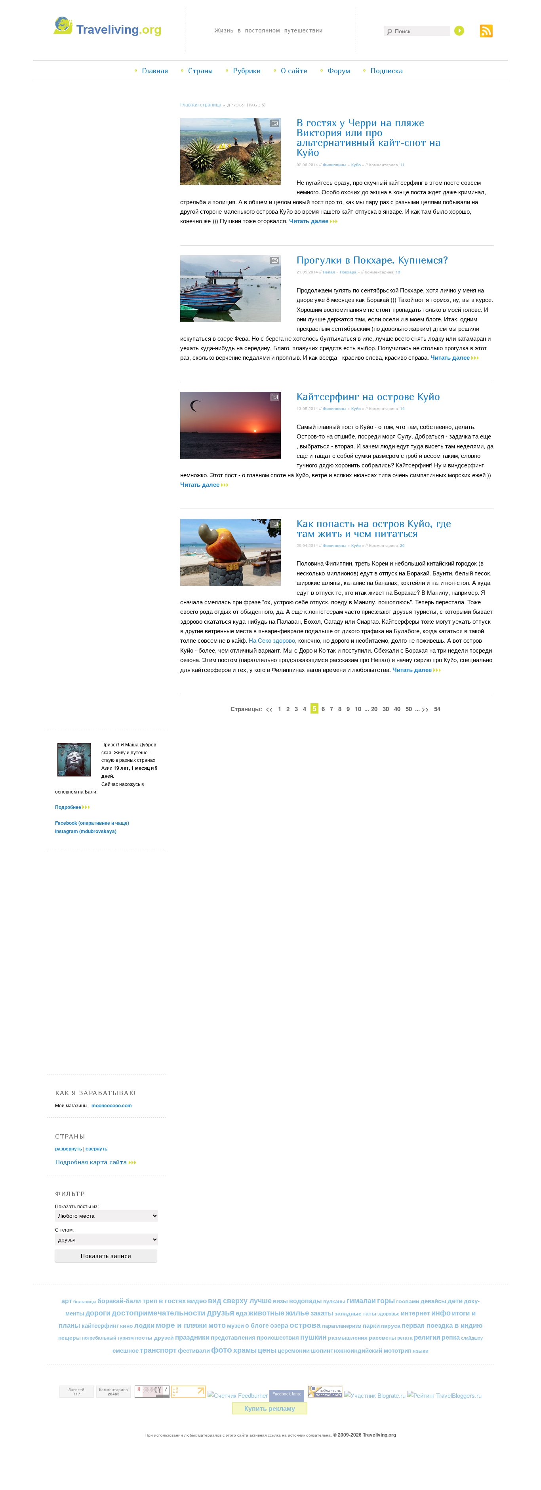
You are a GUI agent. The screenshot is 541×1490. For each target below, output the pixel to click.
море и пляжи (181, 1324)
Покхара (348, 272)
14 (402, 408)
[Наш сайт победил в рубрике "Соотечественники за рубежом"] (325, 1395)
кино (126, 1325)
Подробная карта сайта (92, 1162)
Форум (339, 70)
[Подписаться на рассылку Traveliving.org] (486, 35)
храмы (245, 1350)
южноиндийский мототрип (372, 1350)
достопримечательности (159, 1312)
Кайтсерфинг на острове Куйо (368, 396)
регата (405, 1337)
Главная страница (200, 104)
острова (305, 1324)
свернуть (96, 1148)
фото (221, 1349)
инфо (441, 1313)
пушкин (313, 1337)
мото (217, 1325)
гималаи (361, 1300)
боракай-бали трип (127, 1300)
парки (371, 1325)
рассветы (382, 1337)
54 (437, 708)
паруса (390, 1325)
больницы (84, 1301)
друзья (220, 1312)
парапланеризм (342, 1325)
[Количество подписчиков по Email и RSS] (238, 1395)
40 (397, 708)
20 (374, 708)
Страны (200, 70)
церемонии (294, 1350)
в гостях (172, 1300)
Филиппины (335, 164)
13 (398, 272)
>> (425, 708)
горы (386, 1300)
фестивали (194, 1350)
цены (267, 1349)
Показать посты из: (77, 1206)
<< (269, 708)
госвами (407, 1301)
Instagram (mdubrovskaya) (85, 831)
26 (402, 545)
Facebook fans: (286, 1394)
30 (386, 708)
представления (233, 1337)
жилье (297, 1312)
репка (451, 1337)
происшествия (278, 1337)
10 (358, 708)
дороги (98, 1313)
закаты (322, 1312)
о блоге (257, 1325)
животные (266, 1312)
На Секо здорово (272, 640)
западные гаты (355, 1313)
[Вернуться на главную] (109, 34)
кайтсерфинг (100, 1325)
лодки (144, 1325)
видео (197, 1300)
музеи (235, 1325)
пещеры (69, 1337)
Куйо (356, 164)
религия (427, 1337)
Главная (155, 70)
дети (455, 1300)
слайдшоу (472, 1338)
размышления (348, 1337)
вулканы (334, 1301)
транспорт (158, 1350)
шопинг (322, 1350)
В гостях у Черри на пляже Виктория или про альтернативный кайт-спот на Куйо (369, 137)
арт (66, 1300)
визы (280, 1300)
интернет (415, 1312)
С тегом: (64, 1229)
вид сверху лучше (240, 1300)
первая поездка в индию (442, 1325)
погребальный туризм (108, 1337)
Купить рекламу (269, 1408)
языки (421, 1350)
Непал (329, 272)
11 (402, 164)
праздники (192, 1337)
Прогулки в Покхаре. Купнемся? (372, 260)
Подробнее (68, 806)
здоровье (388, 1313)
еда (241, 1312)
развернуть (68, 1148)
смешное (125, 1350)
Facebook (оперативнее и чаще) (92, 822)
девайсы (433, 1301)
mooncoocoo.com (111, 1105)
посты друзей (154, 1337)
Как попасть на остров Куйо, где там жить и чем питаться (374, 528)
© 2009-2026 (364, 1434)
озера (279, 1325)
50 (409, 708)
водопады (305, 1300)
